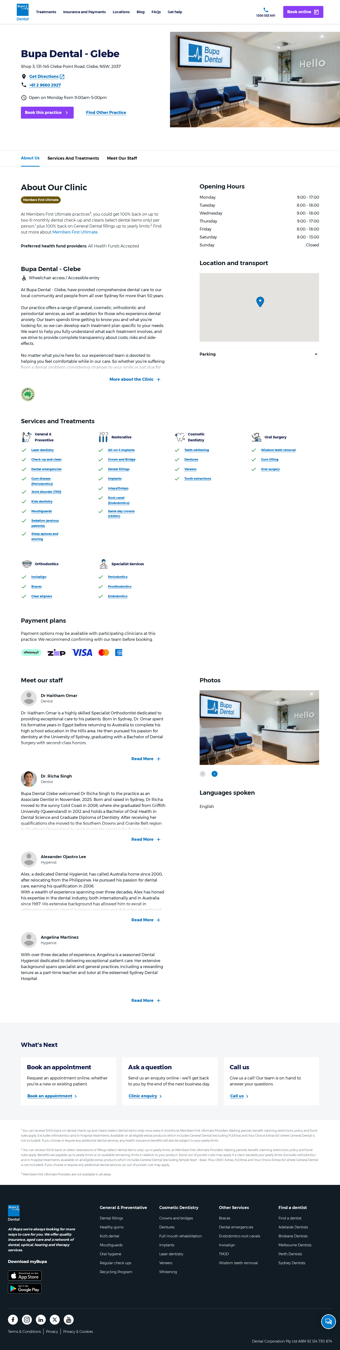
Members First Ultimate (75, 232)
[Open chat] (328, 1321)
